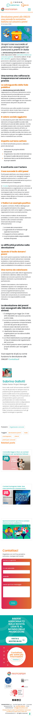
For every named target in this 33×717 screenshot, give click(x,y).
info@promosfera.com (21, 708)
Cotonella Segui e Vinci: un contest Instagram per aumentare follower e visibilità (16, 454)
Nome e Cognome (9, 560)
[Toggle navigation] (29, 9)
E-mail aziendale (8, 568)
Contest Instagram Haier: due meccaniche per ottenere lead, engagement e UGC (14, 488)
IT (13, 2)
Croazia (5, 186)
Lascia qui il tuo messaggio (12, 584)
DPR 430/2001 (5, 59)
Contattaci (14, 359)
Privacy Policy (6, 710)
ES (19, 2)
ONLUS (16, 436)
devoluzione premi (14, 433)
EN (15, 2)
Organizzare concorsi (17, 427)
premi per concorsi (9, 440)
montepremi (7, 436)
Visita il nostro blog (15, 640)
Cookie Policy (14, 710)
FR (17, 2)
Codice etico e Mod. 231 (20, 711)
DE (21, 2)
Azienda (6, 576)
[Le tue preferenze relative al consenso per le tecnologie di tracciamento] (30, 714)
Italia (26, 433)
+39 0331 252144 (20, 706)
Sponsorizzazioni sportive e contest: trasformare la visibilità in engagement (16, 523)
